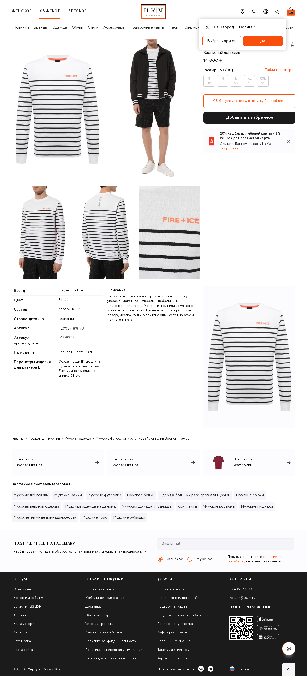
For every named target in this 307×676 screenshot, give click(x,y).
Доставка (93, 606)
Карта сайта (23, 649)
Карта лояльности (172, 658)
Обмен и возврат (99, 615)
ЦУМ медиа (22, 641)
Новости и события (28, 598)
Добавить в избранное (249, 118)
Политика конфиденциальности (110, 641)
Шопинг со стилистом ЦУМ (178, 598)
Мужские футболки (111, 438)
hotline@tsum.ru (242, 598)
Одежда (60, 27)
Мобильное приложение (104, 598)
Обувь (77, 27)
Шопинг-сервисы (170, 589)
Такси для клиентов (173, 649)
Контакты (21, 615)
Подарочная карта (172, 606)
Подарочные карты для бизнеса (182, 615)
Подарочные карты (147, 27)
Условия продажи (99, 624)
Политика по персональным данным (114, 649)
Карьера (20, 632)
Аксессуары (114, 27)
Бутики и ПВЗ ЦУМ (27, 606)
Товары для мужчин (44, 438)
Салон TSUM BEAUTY (174, 641)
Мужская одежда (78, 438)
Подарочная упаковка (175, 624)
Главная (18, 438)
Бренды (40, 27)
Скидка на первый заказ (104, 632)
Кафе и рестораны (172, 632)
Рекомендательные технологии (110, 658)
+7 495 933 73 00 (242, 589)
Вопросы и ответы (100, 589)
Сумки (93, 27)
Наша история (24, 624)
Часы (173, 27)
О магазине (22, 589)
